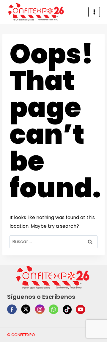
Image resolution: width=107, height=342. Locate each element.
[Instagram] (40, 309)
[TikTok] (67, 309)
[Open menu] (94, 12)
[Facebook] (12, 309)
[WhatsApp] (53, 309)
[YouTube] (80, 309)
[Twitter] (26, 309)
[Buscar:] (53, 241)
